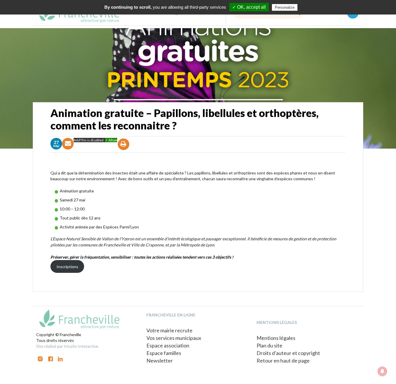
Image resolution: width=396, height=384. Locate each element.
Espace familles (163, 353)
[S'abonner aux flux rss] (51, 358)
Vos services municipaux (173, 338)
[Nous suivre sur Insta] (40, 358)
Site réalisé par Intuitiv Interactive (67, 346)
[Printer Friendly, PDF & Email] (123, 149)
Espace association (167, 345)
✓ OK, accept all (249, 7)
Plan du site (269, 345)
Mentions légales (276, 338)
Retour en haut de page (283, 360)
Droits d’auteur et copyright (288, 353)
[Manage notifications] (382, 371)
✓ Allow (111, 140)
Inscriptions (67, 266)
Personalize (285, 7)
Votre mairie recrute (169, 330)
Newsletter (159, 360)
